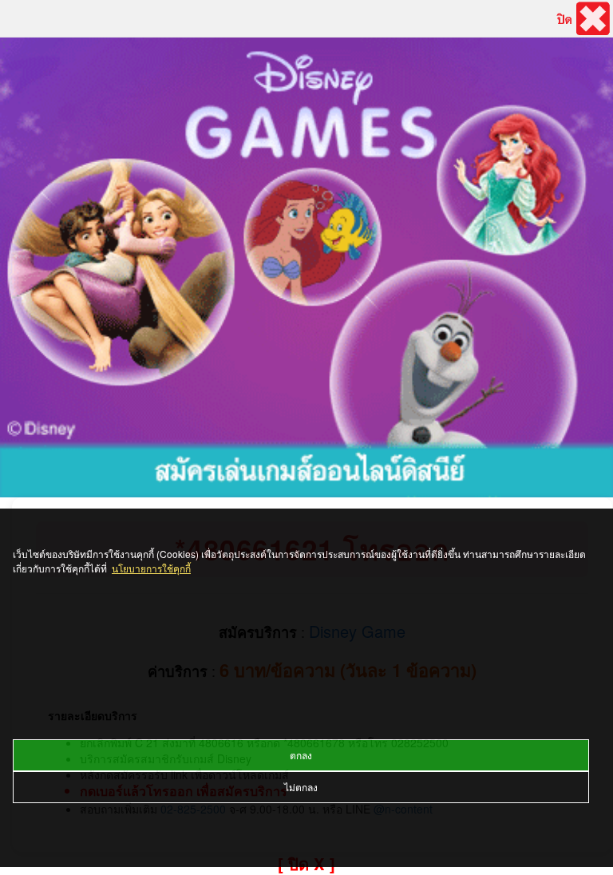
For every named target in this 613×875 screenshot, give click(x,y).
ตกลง (301, 755)
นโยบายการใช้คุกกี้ (151, 568)
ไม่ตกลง (301, 787)
